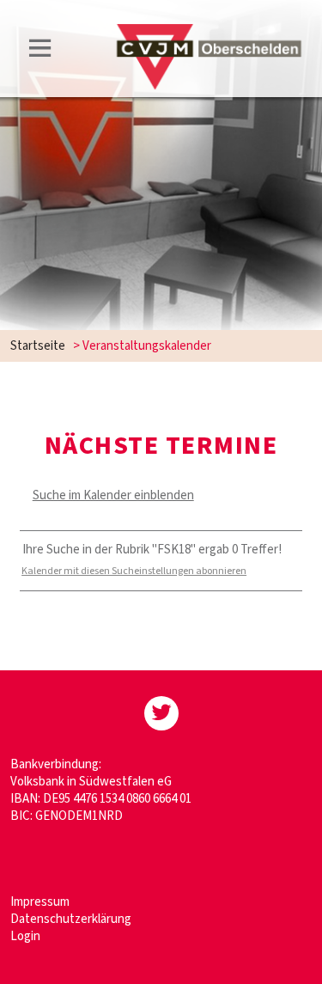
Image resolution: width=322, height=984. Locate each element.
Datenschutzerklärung (70, 919)
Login (25, 936)
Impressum (40, 902)
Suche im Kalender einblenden (113, 495)
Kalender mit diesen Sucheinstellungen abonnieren (133, 571)
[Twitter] (161, 713)
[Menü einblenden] (40, 51)
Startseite (37, 346)
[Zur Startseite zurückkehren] (209, 31)
